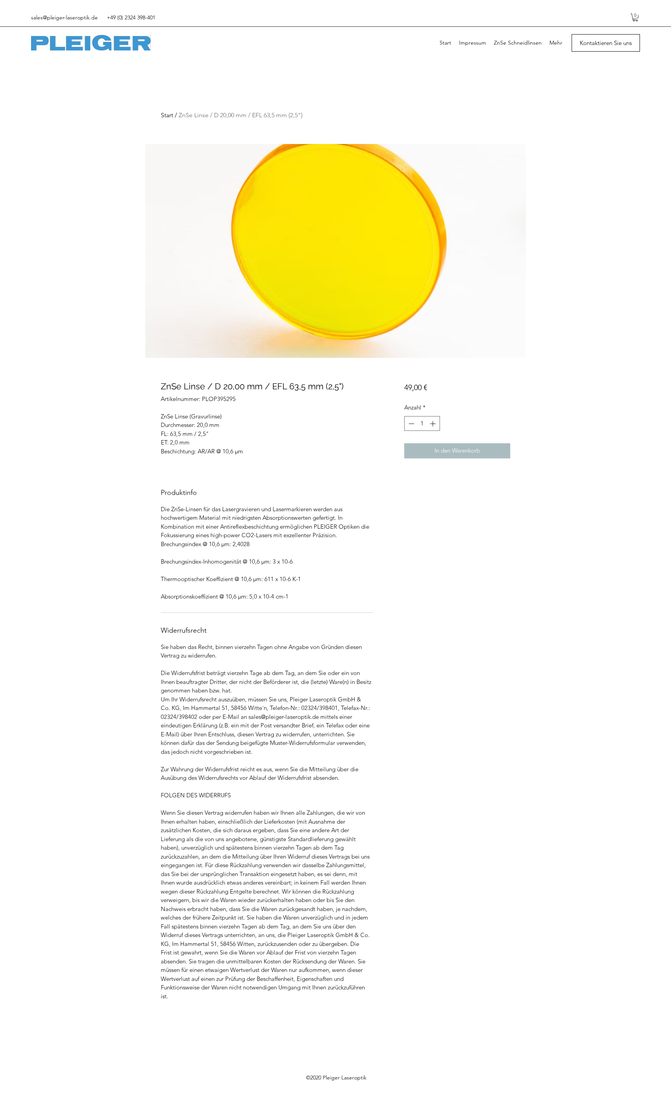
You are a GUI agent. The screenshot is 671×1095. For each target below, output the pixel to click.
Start (167, 115)
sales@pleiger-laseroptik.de (64, 17)
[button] (635, 17)
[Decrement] (410, 423)
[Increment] (433, 423)
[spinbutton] (421, 423)
